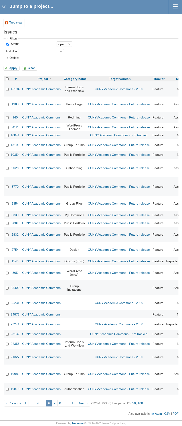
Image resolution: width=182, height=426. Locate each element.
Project (43, 79)
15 (73, 403)
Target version (120, 79)
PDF (175, 413)
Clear (31, 68)
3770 (15, 186)
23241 (15, 324)
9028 (15, 168)
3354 (15, 203)
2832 (15, 234)
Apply (13, 68)
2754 (15, 249)
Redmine (77, 423)
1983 (15, 104)
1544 (15, 261)
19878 (15, 389)
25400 (15, 288)
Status (14, 43)
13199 (15, 145)
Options (15, 57)
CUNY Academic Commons (41, 89)
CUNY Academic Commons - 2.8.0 (119, 89)
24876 (15, 314)
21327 (15, 357)
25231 (15, 303)
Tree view (15, 22)
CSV (167, 413)
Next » (83, 403)
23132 (15, 334)
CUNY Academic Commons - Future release (119, 104)
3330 (15, 215)
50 (134, 403)
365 (15, 272)
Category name (75, 79)
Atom (158, 413)
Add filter (11, 51)
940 (15, 117)
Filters (14, 38)
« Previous (13, 403)
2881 (15, 223)
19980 (15, 374)
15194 (15, 89)
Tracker (158, 79)
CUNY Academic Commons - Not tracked (119, 135)
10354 (15, 154)
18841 (15, 135)
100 (140, 403)
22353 (15, 343)
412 (15, 127)
